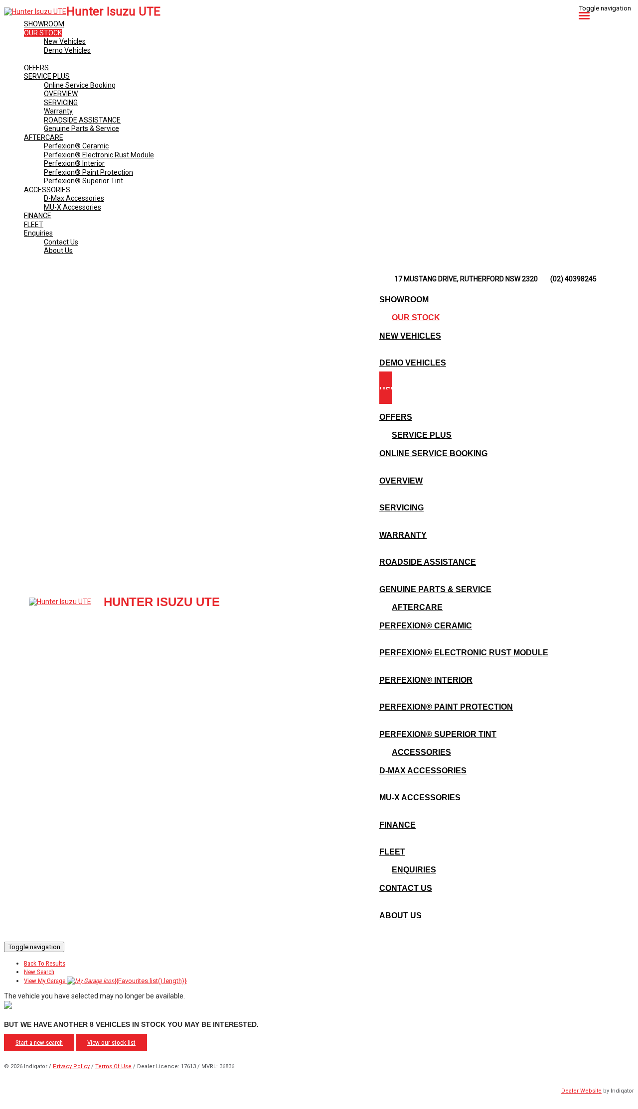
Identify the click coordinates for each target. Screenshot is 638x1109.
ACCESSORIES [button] (47, 190)
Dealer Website (581, 1091)
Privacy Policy (71, 1066)
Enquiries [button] (38, 233)
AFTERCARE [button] (43, 137)
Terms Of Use (113, 1066)
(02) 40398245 (573, 279)
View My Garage (105, 981)
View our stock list (111, 1042)
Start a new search (39, 1042)
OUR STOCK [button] (43, 33)
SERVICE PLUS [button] (47, 76)
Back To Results (44, 963)
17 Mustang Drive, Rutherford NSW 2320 (466, 279)
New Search (39, 972)
